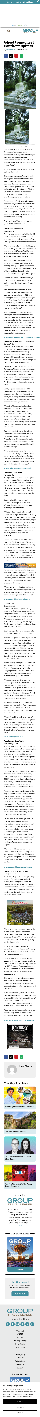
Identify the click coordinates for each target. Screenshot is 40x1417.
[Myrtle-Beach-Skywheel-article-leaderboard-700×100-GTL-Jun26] (20, 567)
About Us (20, 1357)
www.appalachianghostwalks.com (18, 867)
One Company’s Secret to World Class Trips (18, 1157)
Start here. (29, 2)
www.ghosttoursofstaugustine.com (19, 1020)
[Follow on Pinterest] (27, 1324)
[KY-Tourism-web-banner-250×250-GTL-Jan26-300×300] (20, 1050)
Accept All (20, 1402)
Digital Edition (20, 1361)
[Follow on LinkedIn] (32, 1324)
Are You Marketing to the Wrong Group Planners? (18, 1184)
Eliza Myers (10, 50)
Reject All (20, 1413)
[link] (6, 56)
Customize (20, 1407)
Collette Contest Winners (15, 1131)
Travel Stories (20, 1344)
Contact (20, 1368)
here (20, 1225)
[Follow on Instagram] (17, 1324)
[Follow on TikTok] (22, 1324)
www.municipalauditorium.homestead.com (22, 337)
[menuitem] (3, 31)
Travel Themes (20, 1347)
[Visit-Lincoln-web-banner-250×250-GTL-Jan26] (20, 926)
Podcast (20, 1337)
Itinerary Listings (20, 1341)
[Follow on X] (8, 1324)
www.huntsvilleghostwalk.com (17, 599)
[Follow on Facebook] (13, 1324)
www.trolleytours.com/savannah (17, 468)
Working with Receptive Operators (19, 1106)
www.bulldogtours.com (13, 737)
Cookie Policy (27, 1397)
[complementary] (20, 1399)
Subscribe (20, 1364)
